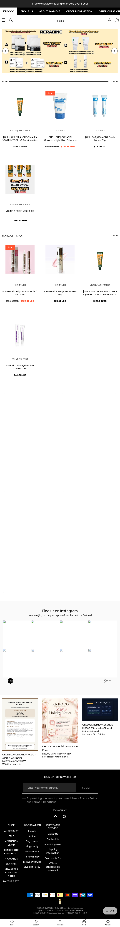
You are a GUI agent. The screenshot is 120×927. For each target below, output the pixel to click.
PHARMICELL (20, 284)
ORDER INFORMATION (79, 11)
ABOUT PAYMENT (49, 11)
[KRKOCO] (60, 20)
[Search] (10, 20)
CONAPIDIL (60, 130)
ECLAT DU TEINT (20, 359)
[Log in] (109, 20)
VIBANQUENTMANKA (20, 130)
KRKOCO (8, 11)
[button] (5, 51)
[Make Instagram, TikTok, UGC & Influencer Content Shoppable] (108, 681)
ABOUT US (26, 11)
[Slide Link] (60, 51)
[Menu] (3, 20)
